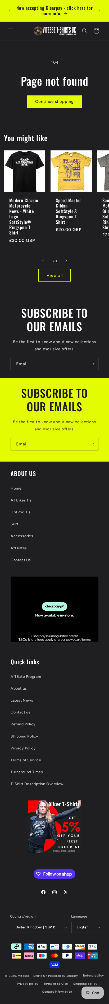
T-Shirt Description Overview (37, 784)
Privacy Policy (23, 748)
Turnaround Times (27, 772)
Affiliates (19, 548)
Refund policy (93, 975)
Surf (14, 524)
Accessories (22, 536)
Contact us (20, 712)
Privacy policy (27, 983)
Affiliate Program (26, 676)
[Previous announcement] (10, 11)
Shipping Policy (24, 736)
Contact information (57, 991)
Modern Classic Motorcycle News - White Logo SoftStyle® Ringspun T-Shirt (23, 217)
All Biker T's (21, 500)
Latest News (22, 700)
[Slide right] (66, 260)
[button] (10, 31)
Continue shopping (54, 101)
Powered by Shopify (63, 976)
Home (16, 488)
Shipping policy (85, 983)
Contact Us (21, 560)
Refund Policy (23, 724)
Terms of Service (26, 760)
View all (55, 275)
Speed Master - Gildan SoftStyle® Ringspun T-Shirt (70, 211)
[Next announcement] (99, 11)
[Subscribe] (92, 364)
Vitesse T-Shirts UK (32, 976)
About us (19, 688)
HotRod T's (21, 512)
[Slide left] (43, 260)
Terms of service (56, 983)
